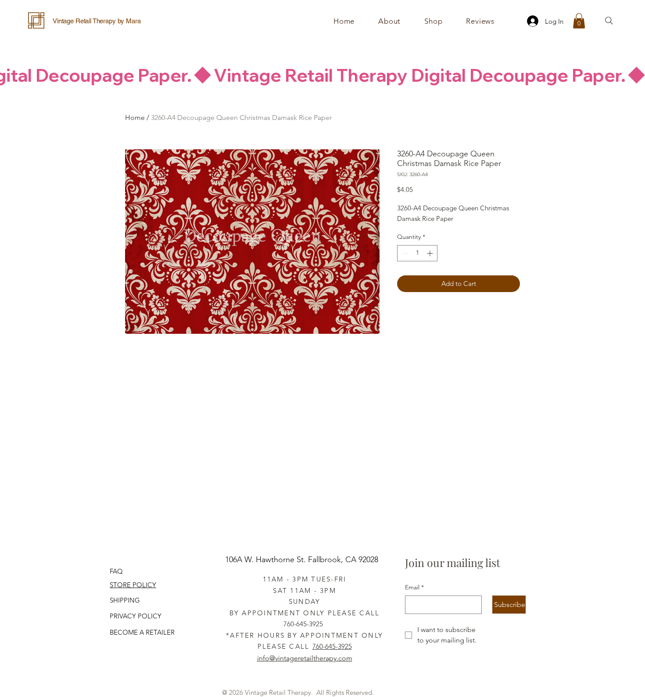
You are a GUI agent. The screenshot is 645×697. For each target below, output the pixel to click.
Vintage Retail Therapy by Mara (97, 21)
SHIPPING (125, 600)
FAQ (116, 571)
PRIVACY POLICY (135, 616)
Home (135, 117)
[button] (433, 21)
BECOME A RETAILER (142, 632)
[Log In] (530, 21)
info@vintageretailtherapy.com (304, 658)
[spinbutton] (417, 253)
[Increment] (430, 253)
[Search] (609, 20)
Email (414, 587)
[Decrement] (403, 253)
